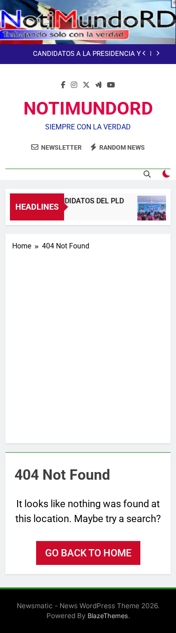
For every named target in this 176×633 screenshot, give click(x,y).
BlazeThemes (108, 615)
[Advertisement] (88, 344)
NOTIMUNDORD (88, 108)
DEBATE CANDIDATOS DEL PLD (71, 201)
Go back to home (88, 553)
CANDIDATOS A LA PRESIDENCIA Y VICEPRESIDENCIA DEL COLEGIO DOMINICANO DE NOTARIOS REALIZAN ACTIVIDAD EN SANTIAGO (81, 46)
